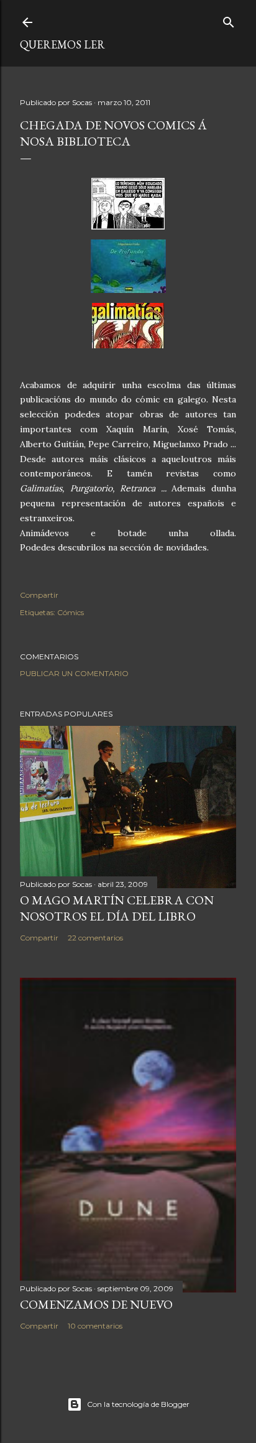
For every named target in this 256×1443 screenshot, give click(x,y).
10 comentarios (95, 1325)
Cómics (70, 612)
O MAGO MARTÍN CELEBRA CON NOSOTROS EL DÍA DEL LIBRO (117, 908)
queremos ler (62, 44)
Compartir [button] (39, 595)
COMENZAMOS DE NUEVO (96, 1304)
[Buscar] (228, 19)
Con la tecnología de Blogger (138, 1404)
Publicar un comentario (74, 673)
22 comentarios (95, 937)
